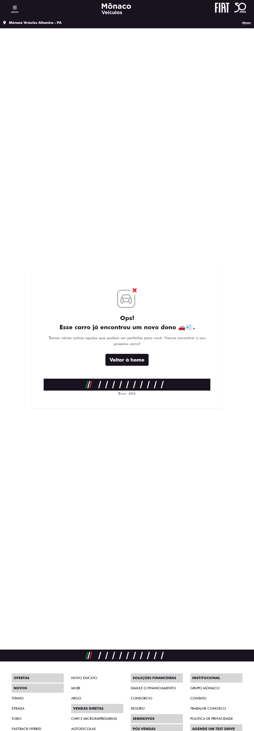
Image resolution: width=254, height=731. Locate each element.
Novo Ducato (84, 678)
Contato (198, 698)
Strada (18, 708)
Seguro (138, 708)
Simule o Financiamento (153, 688)
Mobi (75, 688)
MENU (14, 11)
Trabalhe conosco (208, 708)
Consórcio (141, 698)
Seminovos (144, 719)
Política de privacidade (211, 719)
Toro (16, 719)
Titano (18, 698)
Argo (76, 698)
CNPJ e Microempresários (94, 719)
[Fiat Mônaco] (116, 8)
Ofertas (21, 678)
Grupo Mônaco (205, 688)
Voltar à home (127, 360)
